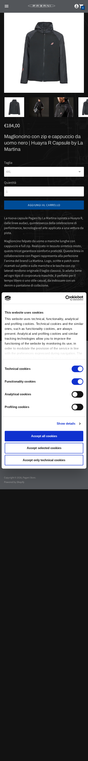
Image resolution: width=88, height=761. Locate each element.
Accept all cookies (44, 436)
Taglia (8, 163)
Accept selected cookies (44, 448)
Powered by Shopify (14, 482)
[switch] (77, 381)
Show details (66, 423)
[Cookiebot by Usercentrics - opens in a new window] (65, 298)
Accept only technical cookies (44, 460)
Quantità (10, 183)
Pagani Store (29, 477)
